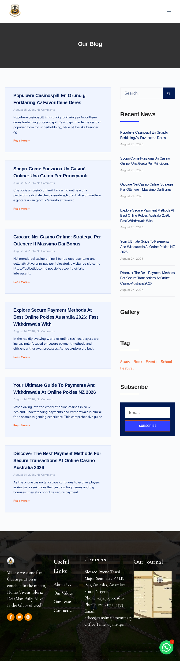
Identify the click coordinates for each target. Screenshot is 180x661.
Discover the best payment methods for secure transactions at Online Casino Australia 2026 (57, 460)
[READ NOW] (153, 594)
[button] (166, 647)
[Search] (169, 93)
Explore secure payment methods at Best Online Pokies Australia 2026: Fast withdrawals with (55, 317)
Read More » (21, 140)
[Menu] (169, 11)
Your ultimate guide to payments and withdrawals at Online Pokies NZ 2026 (147, 246)
